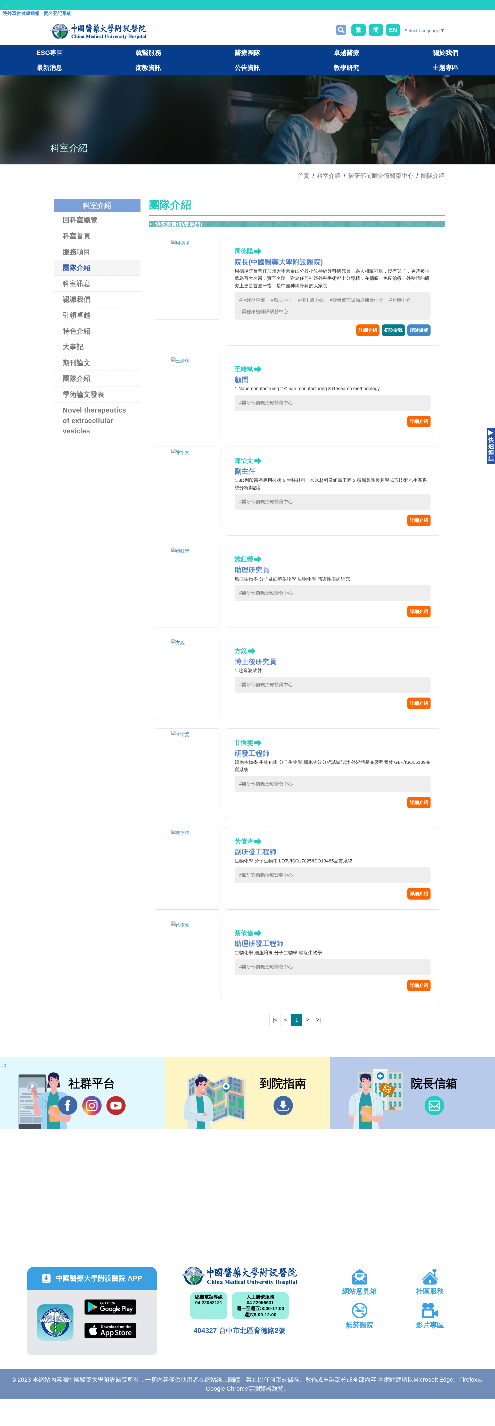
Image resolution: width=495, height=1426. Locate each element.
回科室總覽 (80, 220)
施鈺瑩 (244, 559)
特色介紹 (76, 331)
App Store (110, 1334)
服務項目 (76, 252)
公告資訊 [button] (247, 67)
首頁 (303, 175)
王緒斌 (244, 368)
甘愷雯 (244, 742)
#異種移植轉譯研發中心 (263, 311)
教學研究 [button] (346, 67)
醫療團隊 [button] (247, 52)
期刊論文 (76, 363)
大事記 (73, 347)
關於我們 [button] (445, 52)
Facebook (68, 1105)
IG (92, 1105)
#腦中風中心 (311, 300)
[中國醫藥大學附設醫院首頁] (98, 31)
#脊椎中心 (399, 300)
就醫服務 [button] (148, 52)
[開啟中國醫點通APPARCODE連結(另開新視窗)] (55, 1322)
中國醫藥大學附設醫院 (239, 1276)
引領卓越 (76, 315)
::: (7, 4)
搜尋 (341, 30)
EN (393, 30)
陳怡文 (244, 460)
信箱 (434, 1105)
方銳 (241, 650)
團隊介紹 (433, 175)
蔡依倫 (244, 932)
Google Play (110, 1311)
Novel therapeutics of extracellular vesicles (94, 420)
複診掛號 (419, 330)
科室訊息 (76, 283)
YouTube (116, 1105)
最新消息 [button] (49, 67)
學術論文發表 (83, 394)
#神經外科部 (252, 300)
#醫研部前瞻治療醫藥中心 (356, 300)
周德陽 (244, 251)
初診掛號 (393, 330)
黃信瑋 (244, 841)
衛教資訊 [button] (148, 67)
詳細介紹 (368, 330)
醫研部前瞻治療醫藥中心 (381, 175)
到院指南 (283, 1105)
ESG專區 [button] (49, 52)
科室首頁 (76, 236)
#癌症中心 (281, 300)
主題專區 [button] (445, 67)
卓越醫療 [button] (346, 52)
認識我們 (76, 299)
